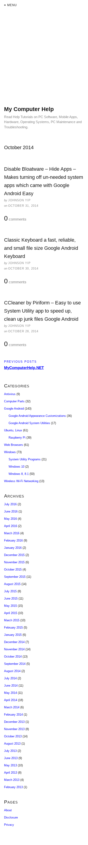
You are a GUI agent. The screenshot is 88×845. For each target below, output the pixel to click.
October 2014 (13, 656)
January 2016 (13, 547)
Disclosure (11, 817)
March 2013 (11, 780)
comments (15, 218)
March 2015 (11, 620)
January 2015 (13, 634)
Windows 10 (16, 466)
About (8, 810)
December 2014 (14, 642)
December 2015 (14, 555)
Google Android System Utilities (29, 423)
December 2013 (14, 722)
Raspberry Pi (17, 437)
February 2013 (13, 787)
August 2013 (12, 743)
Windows (10, 452)
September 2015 (14, 576)
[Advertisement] (44, 61)
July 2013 (10, 751)
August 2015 (12, 584)
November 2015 (14, 562)
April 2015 (10, 613)
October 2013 (13, 736)
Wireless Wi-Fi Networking (21, 481)
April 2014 (10, 700)
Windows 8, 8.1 (19, 474)
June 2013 (11, 758)
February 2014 (13, 714)
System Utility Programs (25, 459)
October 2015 (13, 569)
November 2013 (14, 729)
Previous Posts (20, 361)
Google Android (14, 408)
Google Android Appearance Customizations (37, 416)
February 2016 (13, 540)
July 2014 (10, 678)
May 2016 (10, 518)
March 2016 (11, 533)
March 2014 (11, 707)
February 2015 (13, 627)
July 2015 (10, 591)
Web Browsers (13, 445)
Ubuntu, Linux (13, 430)
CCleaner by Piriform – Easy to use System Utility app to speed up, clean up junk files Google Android (42, 311)
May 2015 (10, 605)
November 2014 (14, 649)
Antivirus (10, 394)
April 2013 (10, 772)
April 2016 (10, 526)
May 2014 (10, 692)
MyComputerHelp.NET (24, 368)
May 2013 (10, 765)
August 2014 (12, 671)
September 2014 (14, 663)
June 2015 (11, 598)
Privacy (9, 824)
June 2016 (11, 511)
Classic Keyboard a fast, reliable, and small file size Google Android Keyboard (41, 248)
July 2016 (10, 504)
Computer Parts (14, 401)
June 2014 (11, 685)
